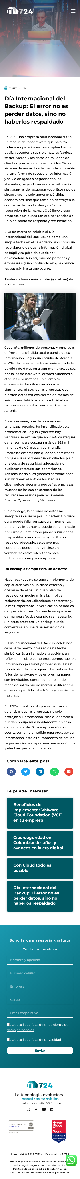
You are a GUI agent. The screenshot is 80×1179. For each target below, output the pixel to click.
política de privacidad (43, 1040)
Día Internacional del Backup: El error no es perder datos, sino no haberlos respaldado (36, 895)
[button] (11, 772)
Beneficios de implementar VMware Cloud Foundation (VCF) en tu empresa (38, 812)
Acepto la (35, 1040)
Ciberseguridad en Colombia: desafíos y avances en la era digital (38, 842)
